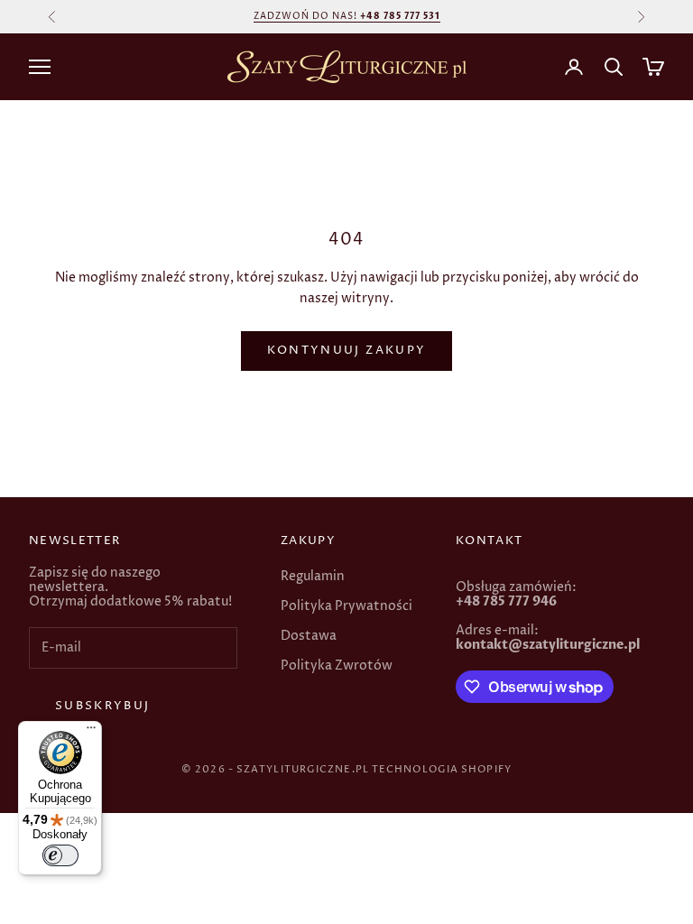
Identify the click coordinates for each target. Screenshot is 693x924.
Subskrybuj (102, 706)
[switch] (60, 855)
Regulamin (313, 576)
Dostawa (309, 635)
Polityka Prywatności (346, 605)
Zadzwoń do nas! (347, 16)
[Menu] (91, 732)
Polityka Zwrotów (337, 665)
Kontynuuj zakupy (346, 350)
